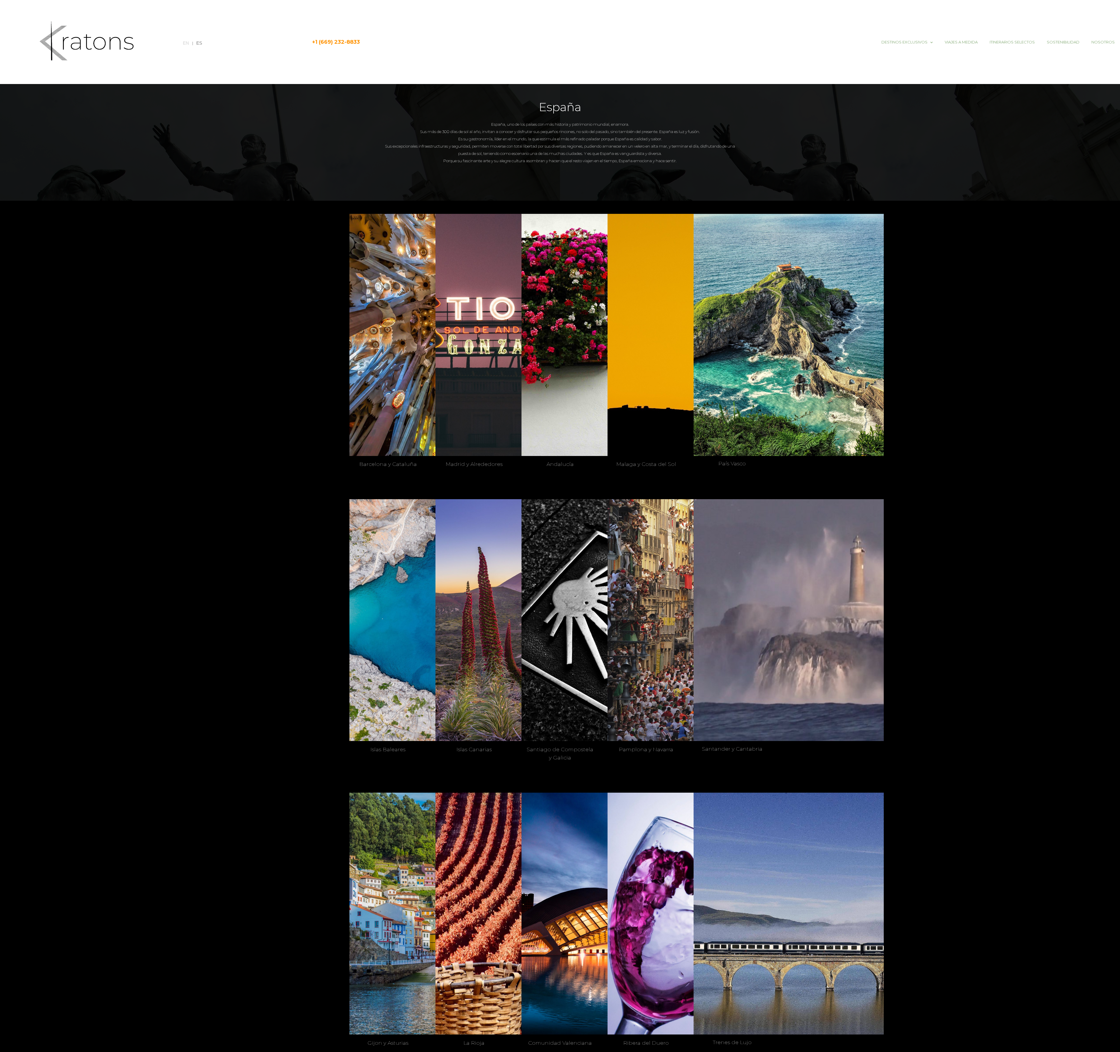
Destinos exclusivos (904, 42)
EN (186, 43)
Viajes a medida (961, 42)
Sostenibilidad (1063, 42)
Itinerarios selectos (1012, 42)
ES (199, 43)
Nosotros (1103, 42)
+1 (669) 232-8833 (336, 42)
